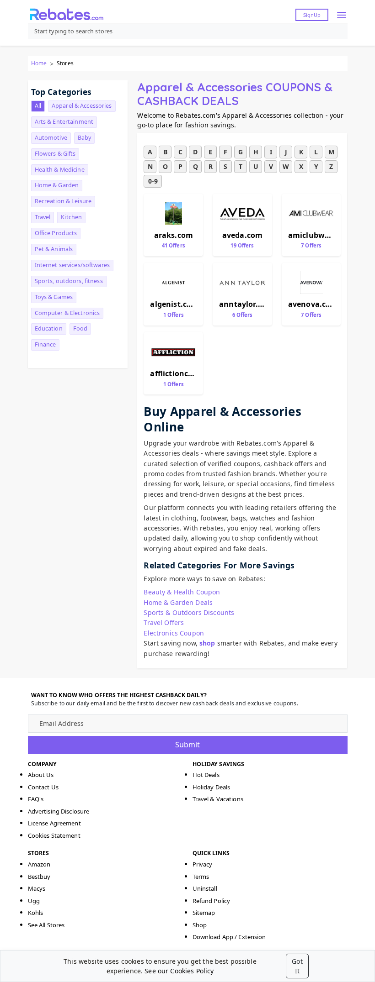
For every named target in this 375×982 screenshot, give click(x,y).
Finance (45, 344)
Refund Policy (211, 901)
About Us (41, 775)
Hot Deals (206, 775)
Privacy (203, 864)
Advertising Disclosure (59, 811)
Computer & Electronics (67, 313)
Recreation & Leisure (63, 201)
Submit (187, 745)
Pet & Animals (54, 249)
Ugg (34, 901)
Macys (37, 888)
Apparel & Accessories (82, 106)
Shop (200, 925)
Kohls (35, 912)
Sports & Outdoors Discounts (189, 612)
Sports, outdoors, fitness (69, 281)
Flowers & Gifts (55, 154)
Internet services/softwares (72, 265)
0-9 (153, 181)
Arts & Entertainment (64, 122)
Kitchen (71, 217)
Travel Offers (164, 622)
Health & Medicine (60, 169)
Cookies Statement (54, 835)
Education (49, 328)
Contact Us (43, 787)
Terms (201, 876)
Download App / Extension (229, 937)
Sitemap (204, 912)
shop (207, 643)
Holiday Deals (211, 787)
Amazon (39, 864)
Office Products (56, 233)
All (38, 106)
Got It (297, 966)
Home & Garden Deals (178, 602)
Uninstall (205, 888)
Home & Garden (57, 185)
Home (39, 63)
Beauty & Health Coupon (182, 592)
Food (80, 328)
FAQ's (36, 799)
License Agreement (54, 823)
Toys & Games (54, 297)
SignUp (312, 14)
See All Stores (46, 925)
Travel (43, 217)
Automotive (51, 138)
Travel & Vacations (218, 799)
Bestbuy (39, 876)
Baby (84, 138)
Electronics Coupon (174, 633)
